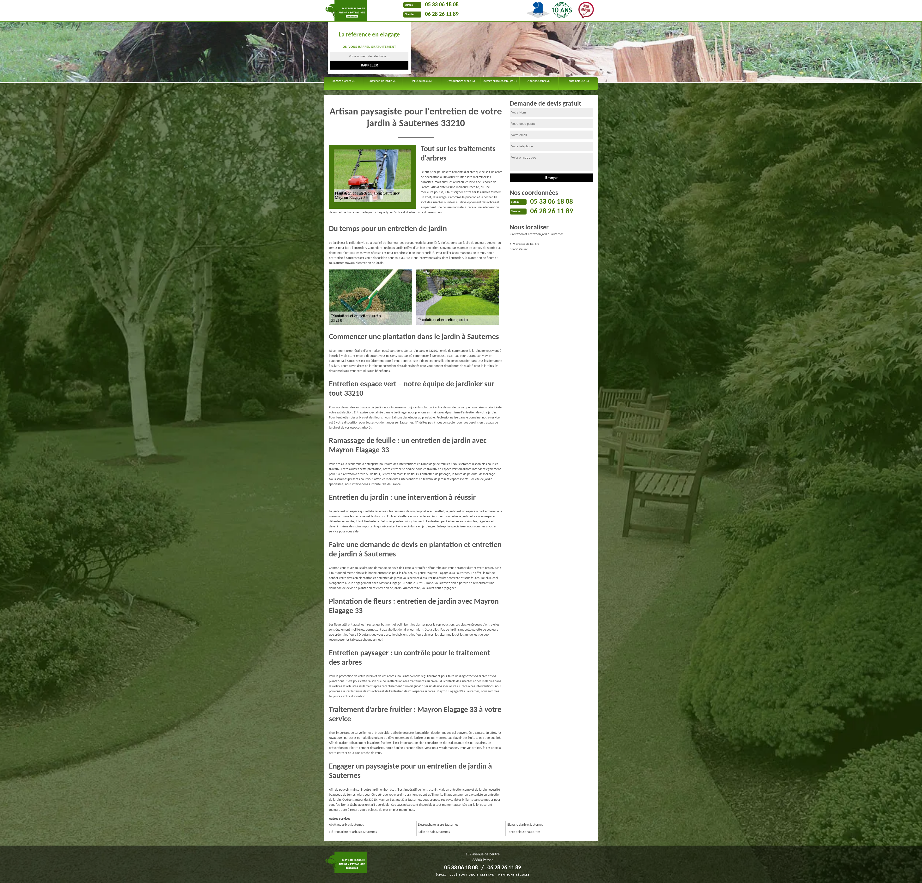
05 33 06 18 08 (442, 5)
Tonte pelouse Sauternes (523, 832)
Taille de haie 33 (422, 81)
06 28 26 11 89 (442, 14)
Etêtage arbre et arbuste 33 (500, 81)
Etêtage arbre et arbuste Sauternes (353, 832)
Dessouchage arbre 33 (461, 81)
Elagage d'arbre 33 (343, 81)
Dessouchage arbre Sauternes (438, 825)
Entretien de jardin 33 (382, 81)
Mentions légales (514, 874)
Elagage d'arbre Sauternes (525, 825)
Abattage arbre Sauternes (346, 825)
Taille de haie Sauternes (434, 832)
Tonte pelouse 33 (578, 81)
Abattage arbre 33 (539, 81)
